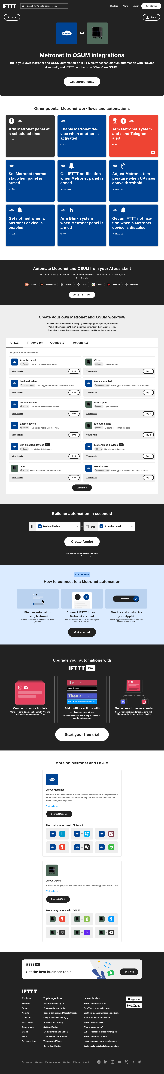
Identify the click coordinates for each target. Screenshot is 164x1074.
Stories (25, 1008)
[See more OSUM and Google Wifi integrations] (57, 932)
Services (26, 1004)
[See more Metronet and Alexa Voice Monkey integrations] (106, 847)
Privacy (76, 1062)
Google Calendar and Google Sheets (60, 1013)
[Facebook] (99, 1062)
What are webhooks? (93, 1027)
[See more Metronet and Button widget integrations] (57, 847)
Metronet (52, 55)
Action (25, 364)
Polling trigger (28, 385)
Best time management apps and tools (101, 1013)
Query (25, 449)
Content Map (28, 1027)
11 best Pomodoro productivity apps (100, 1032)
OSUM (82, 55)
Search (25, 1032)
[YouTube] (119, 1062)
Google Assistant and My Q (55, 1018)
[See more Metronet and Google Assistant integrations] (82, 847)
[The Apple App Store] (134, 999)
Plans (125, 6)
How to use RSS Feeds (94, 1022)
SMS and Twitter (50, 1027)
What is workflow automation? (97, 1018)
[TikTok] (133, 1062)
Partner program (52, 1062)
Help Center (27, 1022)
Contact (66, 1062)
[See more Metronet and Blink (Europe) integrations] (57, 834)
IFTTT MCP (27, 1018)
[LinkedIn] (106, 1062)
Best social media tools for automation (101, 1046)
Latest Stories (92, 998)
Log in (136, 6)
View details (17, 371)
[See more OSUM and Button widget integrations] (57, 919)
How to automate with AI (95, 1004)
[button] (82, 632)
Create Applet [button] (82, 541)
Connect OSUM (58, 899)
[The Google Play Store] (134, 1006)
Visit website (52, 806)
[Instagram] (112, 1062)
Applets (25, 1013)
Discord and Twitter (52, 1046)
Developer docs (29, 1041)
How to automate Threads (95, 1037)
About (86, 1062)
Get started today (82, 81)
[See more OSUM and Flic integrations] (82, 932)
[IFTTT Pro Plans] (47, 445)
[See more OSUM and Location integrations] (106, 919)
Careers (39, 1062)
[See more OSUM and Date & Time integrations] (106, 932)
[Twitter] (126, 1062)
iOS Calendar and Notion (54, 1008)
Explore (114, 6)
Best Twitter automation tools (97, 1008)
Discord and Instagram (53, 1004)
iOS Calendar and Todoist (55, 1037)
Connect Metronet (59, 814)
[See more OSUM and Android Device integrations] (82, 919)
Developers (27, 1062)
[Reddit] (140, 1062)
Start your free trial (82, 734)
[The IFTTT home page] (9, 6)
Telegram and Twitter (52, 1041)
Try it (74, 371)
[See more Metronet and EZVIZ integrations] (82, 834)
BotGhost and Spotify (53, 1022)
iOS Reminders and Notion (55, 1032)
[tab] (14, 343)
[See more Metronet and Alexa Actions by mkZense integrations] (106, 834)
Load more (82, 488)
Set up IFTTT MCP (82, 295)
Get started (151, 6)
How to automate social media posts (100, 1041)
